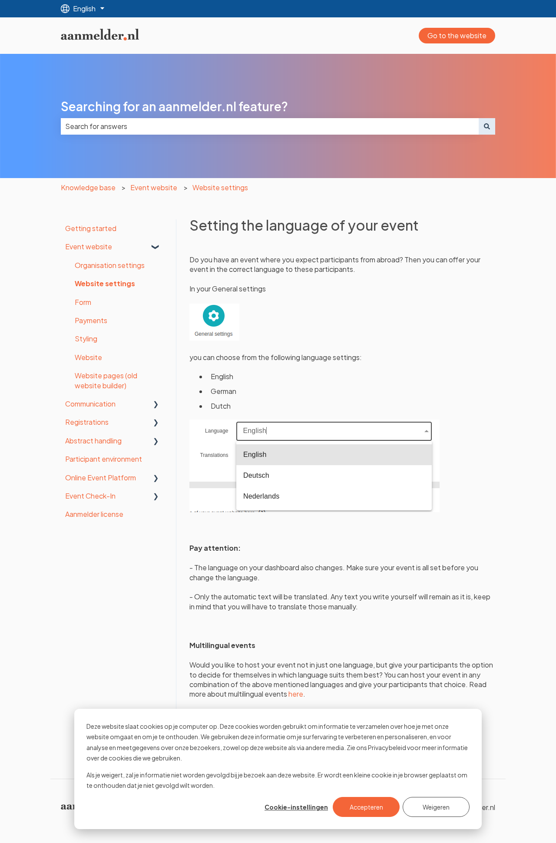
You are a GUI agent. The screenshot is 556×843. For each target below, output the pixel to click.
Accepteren (366, 807)
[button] (156, 247)
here (295, 693)
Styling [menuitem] (86, 338)
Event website (153, 187)
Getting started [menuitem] (90, 228)
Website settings (220, 187)
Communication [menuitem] (90, 403)
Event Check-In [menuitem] (90, 495)
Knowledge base (88, 187)
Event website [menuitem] (88, 246)
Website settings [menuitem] (105, 283)
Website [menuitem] (88, 357)
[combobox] (270, 126)
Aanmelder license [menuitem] (94, 514)
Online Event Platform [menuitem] (100, 477)
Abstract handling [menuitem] (93, 440)
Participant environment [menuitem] (103, 458)
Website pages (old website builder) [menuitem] (106, 380)
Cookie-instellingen (296, 807)
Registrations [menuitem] (87, 421)
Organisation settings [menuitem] (110, 265)
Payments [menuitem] (91, 320)
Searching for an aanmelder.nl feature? (174, 106)
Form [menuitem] (83, 302)
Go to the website (456, 35)
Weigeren (436, 807)
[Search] (487, 126)
